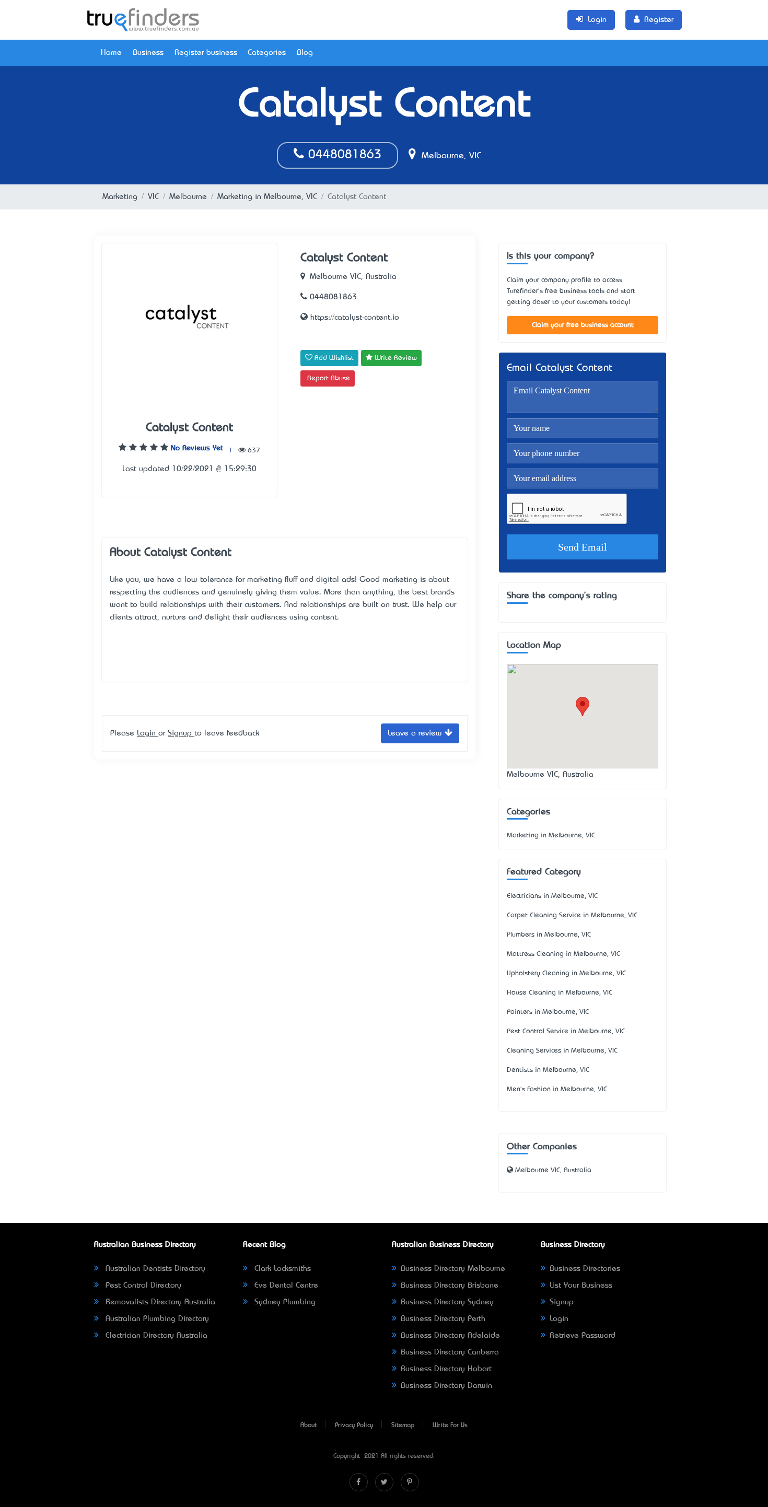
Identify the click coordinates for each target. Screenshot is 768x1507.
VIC (153, 197)
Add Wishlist (333, 358)
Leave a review (416, 733)
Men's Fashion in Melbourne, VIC (557, 1089)
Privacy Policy (354, 1425)
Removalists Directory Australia (159, 1302)
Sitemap (402, 1425)
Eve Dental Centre (285, 1285)
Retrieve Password (582, 1335)
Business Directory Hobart (446, 1369)
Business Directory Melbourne (453, 1268)
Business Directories (585, 1268)
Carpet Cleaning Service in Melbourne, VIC (572, 915)
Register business (205, 52)
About (308, 1425)
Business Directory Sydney (447, 1302)
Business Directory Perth (443, 1319)
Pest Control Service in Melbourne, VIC (566, 1031)
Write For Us (450, 1425)
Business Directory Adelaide (450, 1335)
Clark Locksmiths (281, 1268)
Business (148, 52)
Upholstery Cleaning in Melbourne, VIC (566, 973)
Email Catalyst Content (559, 368)
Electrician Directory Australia (155, 1335)
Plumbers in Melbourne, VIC (549, 934)
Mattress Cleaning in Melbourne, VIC (563, 954)
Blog (305, 52)
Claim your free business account (583, 325)
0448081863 (342, 155)
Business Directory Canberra (450, 1352)
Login (147, 733)
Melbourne (188, 197)
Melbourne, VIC (449, 156)
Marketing (119, 197)
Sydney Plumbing (284, 1302)
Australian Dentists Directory (154, 1268)
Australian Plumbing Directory (156, 1319)
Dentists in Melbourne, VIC (548, 1070)
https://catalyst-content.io (353, 317)
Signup (181, 733)
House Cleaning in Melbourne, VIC (559, 992)
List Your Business (581, 1285)
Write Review (395, 358)
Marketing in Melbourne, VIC (267, 197)
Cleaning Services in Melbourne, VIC (562, 1050)
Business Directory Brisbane (449, 1285)
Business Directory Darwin (446, 1385)
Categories (267, 52)
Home (111, 52)
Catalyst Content (189, 428)
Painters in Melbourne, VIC (548, 1012)
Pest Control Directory (142, 1285)
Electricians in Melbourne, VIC (552, 896)
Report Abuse (328, 378)
